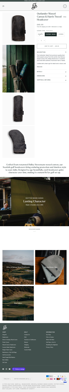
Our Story (48, 334)
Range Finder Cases (7, 349)
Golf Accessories (6, 354)
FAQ (25, 337)
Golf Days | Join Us (51, 342)
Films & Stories (50, 337)
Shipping (26, 344)
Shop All (4, 334)
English (6, 378)
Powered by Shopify (27, 388)
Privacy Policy (49, 347)
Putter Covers (5, 342)
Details (39, 71)
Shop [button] (4, 332)
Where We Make (50, 339)
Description (41, 52)
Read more (39, 66)
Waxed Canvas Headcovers (9, 344)
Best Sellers (5, 359)
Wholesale (26, 347)
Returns (26, 342)
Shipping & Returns (44, 80)
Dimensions (41, 75)
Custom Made (27, 349)
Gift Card (4, 362)
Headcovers (5, 337)
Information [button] (50, 332)
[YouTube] (9, 369)
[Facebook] (3, 369)
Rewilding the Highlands (52, 344)
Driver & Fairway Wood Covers (9, 339)
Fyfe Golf (7, 384)
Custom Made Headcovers (8, 347)
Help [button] (26, 332)
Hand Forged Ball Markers (8, 357)
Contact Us (27, 334)
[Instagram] (6, 369)
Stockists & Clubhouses (30, 339)
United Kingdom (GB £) (21, 378)
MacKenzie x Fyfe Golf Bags (9, 352)
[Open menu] (4, 6)
